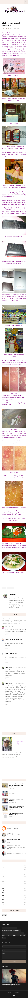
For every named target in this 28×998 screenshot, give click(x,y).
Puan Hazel (9, 827)
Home (14, 995)
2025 (14, 867)
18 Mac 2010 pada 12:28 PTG (20, 683)
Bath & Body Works (14, 792)
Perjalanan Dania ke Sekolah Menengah (16, 799)
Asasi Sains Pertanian (12, 928)
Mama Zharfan (9, 627)
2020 (14, 879)
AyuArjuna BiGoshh (11, 653)
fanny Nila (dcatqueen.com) (13, 839)
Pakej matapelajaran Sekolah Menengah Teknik (16, 813)
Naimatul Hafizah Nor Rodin (13, 639)
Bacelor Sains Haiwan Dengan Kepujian (11, 930)
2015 (14, 890)
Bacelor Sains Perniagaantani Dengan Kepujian (12, 932)
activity (8, 935)
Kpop (3, 935)
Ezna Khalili (13, 594)
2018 (14, 883)
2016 (14, 888)
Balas (7, 634)
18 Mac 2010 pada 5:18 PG (11, 641)
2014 (14, 892)
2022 (14, 874)
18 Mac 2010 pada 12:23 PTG (20, 667)
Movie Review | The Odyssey (11, 985)
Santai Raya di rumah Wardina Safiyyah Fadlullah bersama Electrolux (16, 785)
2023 (14, 872)
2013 (14, 895)
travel (3, 937)
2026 (14, 865)
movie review (22, 935)
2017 (14, 886)
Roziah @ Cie (10, 833)
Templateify (17, 992)
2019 (14, 881)
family (10, 19)
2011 (14, 899)
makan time (10, 588)
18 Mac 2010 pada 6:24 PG (11, 655)
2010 (14, 902)
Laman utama (5, 19)
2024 (14, 869)
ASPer (3, 928)
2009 (14, 904)
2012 (14, 897)
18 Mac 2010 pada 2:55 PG (20, 627)
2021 (14, 876)
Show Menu (6, 2)
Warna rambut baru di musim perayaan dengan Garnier (16, 806)
